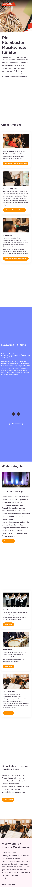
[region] (16, 384)
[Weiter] (18, 414)
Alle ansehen (16, 424)
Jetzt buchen (8, 800)
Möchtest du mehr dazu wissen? (16, 259)
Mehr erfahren (8, 541)
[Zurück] (14, 414)
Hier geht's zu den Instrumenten (16, 163)
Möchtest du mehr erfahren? (14, 210)
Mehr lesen (8, 624)
